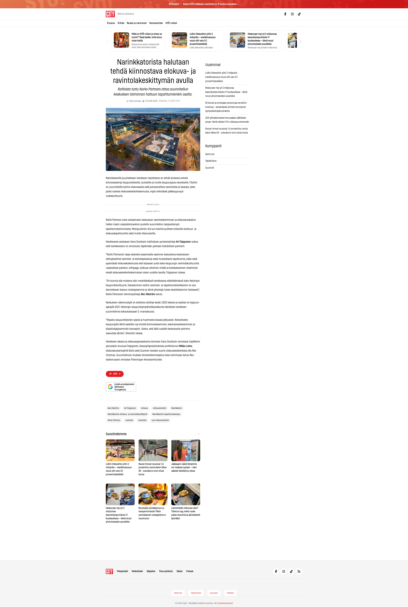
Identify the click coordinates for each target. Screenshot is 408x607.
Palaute (189, 571)
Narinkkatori (176, 408)
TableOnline (210, 161)
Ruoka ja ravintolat (137, 23)
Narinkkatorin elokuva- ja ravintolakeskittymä (127, 414)
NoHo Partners (114, 420)
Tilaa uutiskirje (166, 571)
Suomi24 (209, 168)
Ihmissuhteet (156, 23)
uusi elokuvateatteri (160, 420)
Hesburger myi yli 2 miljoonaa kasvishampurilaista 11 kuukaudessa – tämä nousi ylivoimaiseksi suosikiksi (226, 92)
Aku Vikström (113, 408)
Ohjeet (179, 571)
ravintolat (142, 420)
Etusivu (111, 23)
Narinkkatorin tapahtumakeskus (166, 414)
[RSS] (299, 571)
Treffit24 (230, 593)
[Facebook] (285, 14)
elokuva (144, 408)
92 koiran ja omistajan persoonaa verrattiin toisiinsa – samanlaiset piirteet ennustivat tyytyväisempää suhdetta (226, 107)
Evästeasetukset (225, 603)
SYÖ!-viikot (171, 23)
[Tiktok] (299, 14)
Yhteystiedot (122, 571)
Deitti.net (209, 154)
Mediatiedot (137, 571)
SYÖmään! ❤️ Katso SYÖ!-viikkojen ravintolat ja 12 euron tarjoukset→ (204, 4)
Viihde (121, 23)
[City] (109, 571)
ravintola (129, 420)
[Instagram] (292, 14)
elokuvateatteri (159, 408)
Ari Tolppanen (130, 408)
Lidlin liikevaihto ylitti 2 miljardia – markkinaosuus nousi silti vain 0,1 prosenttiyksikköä (222, 77)
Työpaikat (151, 571)
